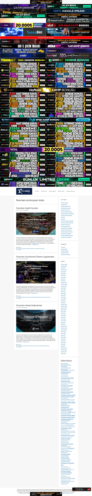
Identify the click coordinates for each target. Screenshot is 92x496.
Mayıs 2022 (63, 331)
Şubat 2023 (63, 315)
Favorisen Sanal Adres (66, 206)
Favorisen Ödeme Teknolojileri (67, 213)
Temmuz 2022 (64, 328)
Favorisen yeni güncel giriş (67, 464)
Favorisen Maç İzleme (65, 431)
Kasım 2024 (63, 277)
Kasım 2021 (63, 342)
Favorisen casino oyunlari (67, 396)
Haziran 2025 (64, 269)
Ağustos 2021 (64, 348)
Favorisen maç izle (64, 429)
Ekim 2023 (63, 300)
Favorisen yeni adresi (66, 459)
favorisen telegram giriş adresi (43, 345)
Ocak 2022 (63, 338)
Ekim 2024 (63, 278)
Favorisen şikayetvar (66, 472)
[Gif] (46, 90)
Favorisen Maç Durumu (66, 208)
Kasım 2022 (63, 320)
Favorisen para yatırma (65, 438)
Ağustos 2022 (64, 326)
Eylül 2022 (63, 324)
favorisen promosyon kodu (40, 248)
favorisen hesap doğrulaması (22, 345)
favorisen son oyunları (21, 248)
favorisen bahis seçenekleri (64, 376)
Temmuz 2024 (64, 284)
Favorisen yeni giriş (65, 461)
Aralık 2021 (63, 340)
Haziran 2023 (64, 308)
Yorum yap (19, 249)
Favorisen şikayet (66, 471)
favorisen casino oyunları (64, 398)
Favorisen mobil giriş (64, 432)
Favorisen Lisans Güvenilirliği (67, 220)
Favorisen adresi (66, 372)
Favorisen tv (71, 448)
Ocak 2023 (63, 317)
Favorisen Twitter (61, 191)
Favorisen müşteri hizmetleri (65, 433)
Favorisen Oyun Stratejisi (66, 230)
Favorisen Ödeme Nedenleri (67, 235)
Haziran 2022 (64, 329)
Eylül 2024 (63, 280)
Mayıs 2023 (63, 309)
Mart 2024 (63, 291)
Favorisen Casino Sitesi (65, 399)
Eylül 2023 (63, 302)
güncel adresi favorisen (65, 477)
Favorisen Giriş (44, 191)
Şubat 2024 (63, 293)
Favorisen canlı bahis (21, 297)
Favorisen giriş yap (66, 410)
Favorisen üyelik (64, 469)
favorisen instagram (65, 423)
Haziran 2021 (64, 351)
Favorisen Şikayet (52, 191)
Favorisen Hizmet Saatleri (66, 215)
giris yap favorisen (63, 475)
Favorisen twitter (65, 454)
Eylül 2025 (63, 268)
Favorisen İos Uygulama (66, 233)
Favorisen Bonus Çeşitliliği (66, 228)
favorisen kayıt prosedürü (64, 426)
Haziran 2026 (64, 266)
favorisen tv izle (64, 452)
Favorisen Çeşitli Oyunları (27, 208)
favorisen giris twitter (65, 405)
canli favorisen (64, 366)
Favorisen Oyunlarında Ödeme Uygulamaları (35, 257)
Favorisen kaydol (73, 423)
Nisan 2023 (63, 311)
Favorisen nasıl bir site (67, 435)
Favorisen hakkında (64, 422)
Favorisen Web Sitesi (64, 455)
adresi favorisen (64, 363)
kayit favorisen (71, 478)
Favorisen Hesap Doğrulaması (29, 305)
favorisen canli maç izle (64, 384)
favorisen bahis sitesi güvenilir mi (65, 379)
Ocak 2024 (63, 295)
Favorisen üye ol (71, 469)
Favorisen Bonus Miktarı (64, 382)
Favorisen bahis (64, 373)
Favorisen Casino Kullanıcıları (67, 222)
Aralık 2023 (63, 297)
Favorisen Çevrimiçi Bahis (64, 466)
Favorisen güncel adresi (68, 415)
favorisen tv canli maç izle (66, 451)
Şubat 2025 (63, 273)
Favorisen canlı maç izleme (68, 395)
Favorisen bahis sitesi (67, 378)
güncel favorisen (64, 478)
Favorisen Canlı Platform (66, 237)
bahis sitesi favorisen (66, 365)
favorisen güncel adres (65, 413)
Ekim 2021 (63, 344)
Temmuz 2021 (64, 349)
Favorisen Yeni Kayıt (65, 210)
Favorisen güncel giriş (68, 417)
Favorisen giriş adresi (67, 409)
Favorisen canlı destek (67, 392)
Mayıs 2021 (63, 353)
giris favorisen (63, 474)
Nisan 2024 (63, 289)
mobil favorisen (64, 481)
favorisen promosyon (64, 441)
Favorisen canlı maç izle (65, 393)
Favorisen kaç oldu (66, 428)
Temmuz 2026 (64, 264)
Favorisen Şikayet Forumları (67, 231)
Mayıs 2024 (63, 288)
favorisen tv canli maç (65, 449)
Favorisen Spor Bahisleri (66, 446)
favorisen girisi (64, 404)
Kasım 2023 (63, 298)
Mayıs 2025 (63, 271)
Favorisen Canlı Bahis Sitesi (64, 387)
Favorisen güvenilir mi (67, 419)
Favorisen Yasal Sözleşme (66, 211)
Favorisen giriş (65, 407)
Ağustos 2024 (64, 282)
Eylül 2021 (63, 346)
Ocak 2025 (63, 275)
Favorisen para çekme (65, 439)
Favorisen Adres (71, 370)
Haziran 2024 (64, 286)
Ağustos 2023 (64, 304)
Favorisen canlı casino (67, 388)
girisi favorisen (67, 474)
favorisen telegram (64, 448)
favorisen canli (71, 382)
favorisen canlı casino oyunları (65, 390)
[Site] (23, 65)
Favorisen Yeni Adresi (70, 191)
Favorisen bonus (65, 381)
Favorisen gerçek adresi (68, 402)
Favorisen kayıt (70, 425)
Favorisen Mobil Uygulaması (71, 432)
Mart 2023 (63, 313)
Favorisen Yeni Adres (65, 458)
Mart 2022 (63, 335)
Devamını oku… (35, 244)
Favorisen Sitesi (64, 445)
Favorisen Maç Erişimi (65, 226)
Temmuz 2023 (64, 306)
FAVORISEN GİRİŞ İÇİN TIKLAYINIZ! (46, 37)
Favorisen (37, 191)
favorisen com (73, 399)
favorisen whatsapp (65, 457)
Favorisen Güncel (71, 412)
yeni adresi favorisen (65, 482)
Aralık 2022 (63, 318)
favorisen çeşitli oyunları (30, 248)
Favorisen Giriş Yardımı (64, 412)
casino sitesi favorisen (65, 367)
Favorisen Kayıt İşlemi (71, 426)
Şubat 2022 (63, 337)
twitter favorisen (71, 481)
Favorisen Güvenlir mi (65, 420)
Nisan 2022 (63, 333)
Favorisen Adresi (64, 202)
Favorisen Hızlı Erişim (65, 224)
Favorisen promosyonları (67, 444)
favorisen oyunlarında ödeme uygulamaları (32, 297)
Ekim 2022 (63, 322)
